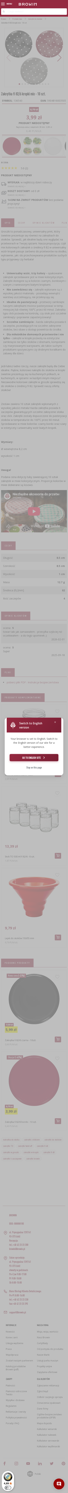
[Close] (55, 722)
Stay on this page (34, 767)
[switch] (8, 1488)
